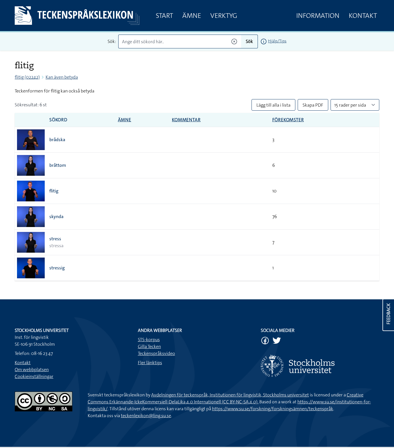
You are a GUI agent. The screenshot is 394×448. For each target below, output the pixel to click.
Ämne (191, 15)
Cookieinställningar (34, 376)
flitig (54, 191)
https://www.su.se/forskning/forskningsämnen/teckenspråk (272, 409)
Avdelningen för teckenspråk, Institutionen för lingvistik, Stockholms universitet (230, 395)
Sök (249, 41)
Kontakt (363, 15)
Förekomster (288, 120)
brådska (57, 140)
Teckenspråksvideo (156, 353)
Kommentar (186, 120)
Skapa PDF (313, 105)
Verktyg (223, 15)
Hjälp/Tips (277, 41)
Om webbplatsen (32, 369)
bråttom (57, 165)
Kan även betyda (62, 77)
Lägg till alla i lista (273, 105)
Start (164, 15)
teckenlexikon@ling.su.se (146, 416)
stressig (57, 268)
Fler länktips (150, 363)
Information (317, 15)
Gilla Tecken (149, 346)
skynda (56, 216)
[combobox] (179, 41)
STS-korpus (149, 340)
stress (55, 239)
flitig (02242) (27, 77)
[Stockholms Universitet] (320, 366)
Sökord (58, 120)
